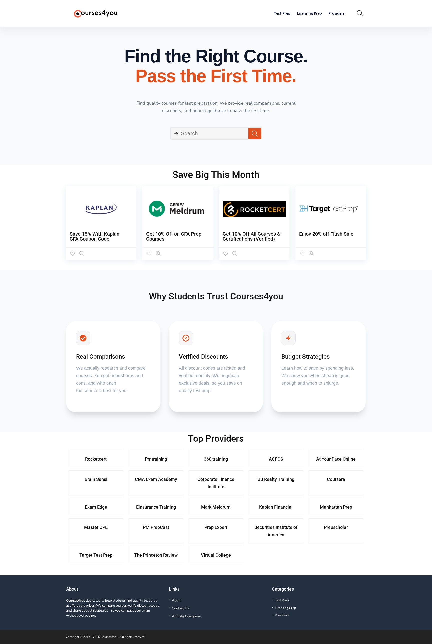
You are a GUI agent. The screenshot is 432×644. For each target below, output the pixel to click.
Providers (336, 13)
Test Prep (282, 13)
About (177, 600)
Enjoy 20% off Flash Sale (326, 234)
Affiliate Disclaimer (186, 616)
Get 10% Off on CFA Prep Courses (174, 236)
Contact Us (180, 608)
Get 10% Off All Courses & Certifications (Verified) (251, 236)
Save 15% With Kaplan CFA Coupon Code (95, 236)
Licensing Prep (309, 13)
